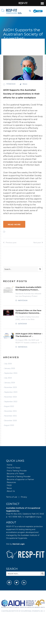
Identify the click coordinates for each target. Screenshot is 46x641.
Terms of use (11, 497)
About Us (11, 491)
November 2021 (10, 416)
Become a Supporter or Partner (20, 479)
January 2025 (9, 368)
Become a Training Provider (19, 476)
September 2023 (10, 392)
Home (9, 465)
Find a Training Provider (17, 471)
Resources (11, 482)
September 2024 (10, 373)
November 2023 (10, 387)
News (25, 84)
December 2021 (10, 411)
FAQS (9, 485)
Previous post (10, 242)
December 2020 (10, 420)
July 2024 (8, 378)
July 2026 (8, 364)
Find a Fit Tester (13, 468)
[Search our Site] (31, 11)
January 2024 (9, 383)
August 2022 (9, 406)
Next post (37, 242)
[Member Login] (38, 11)
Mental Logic (19, 544)
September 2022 (10, 401)
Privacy (24, 497)
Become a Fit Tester (15, 474)
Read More (14, 224)
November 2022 (10, 397)
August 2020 (9, 425)
